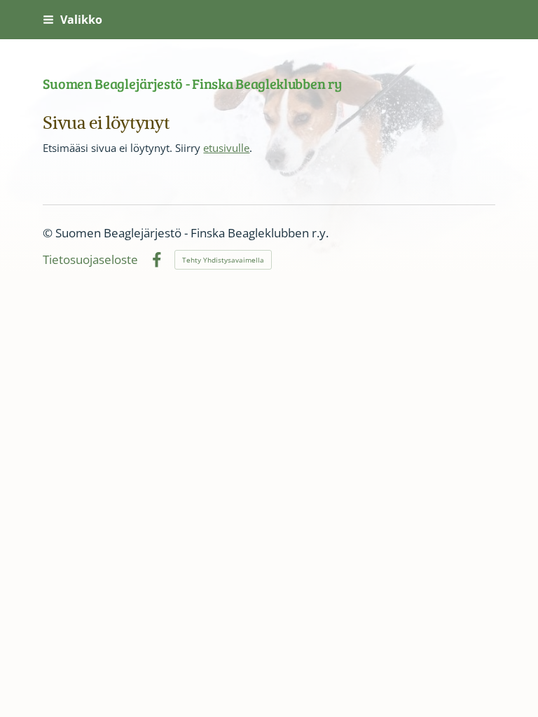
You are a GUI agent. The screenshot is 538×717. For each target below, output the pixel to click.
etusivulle (226, 148)
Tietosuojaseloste (90, 260)
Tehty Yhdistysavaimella (223, 260)
